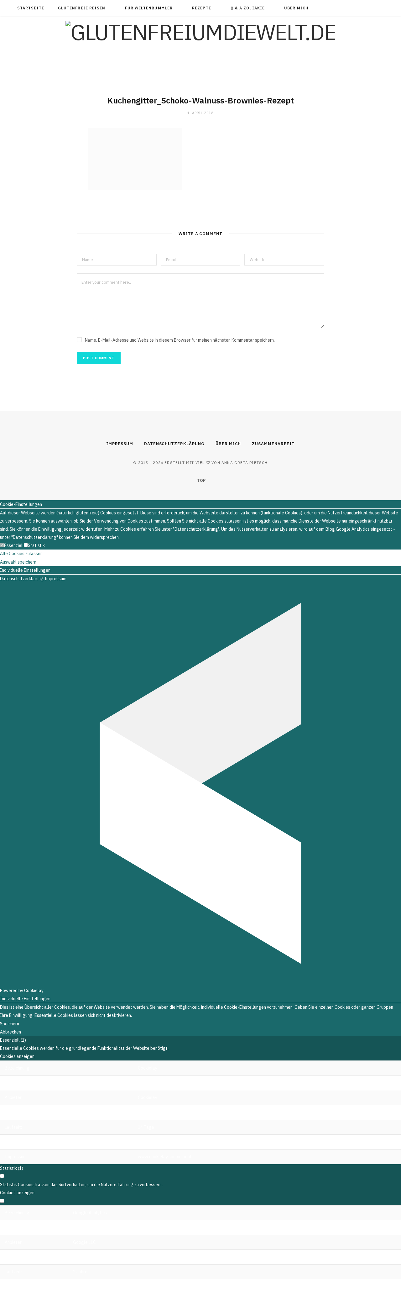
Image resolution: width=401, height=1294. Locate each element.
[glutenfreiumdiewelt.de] (200, 32)
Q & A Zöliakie (248, 8)
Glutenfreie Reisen (81, 8)
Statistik (36, 545)
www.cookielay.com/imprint (165, 1157)
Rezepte (201, 8)
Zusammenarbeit (273, 443)
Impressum (119, 443)
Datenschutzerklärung (174, 443)
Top (201, 480)
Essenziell (14, 545)
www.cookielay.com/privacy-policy (172, 1142)
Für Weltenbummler (149, 8)
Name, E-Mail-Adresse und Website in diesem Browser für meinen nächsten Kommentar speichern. (180, 340)
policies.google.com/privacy (100, 1286)
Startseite (30, 8)
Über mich (296, 8)
